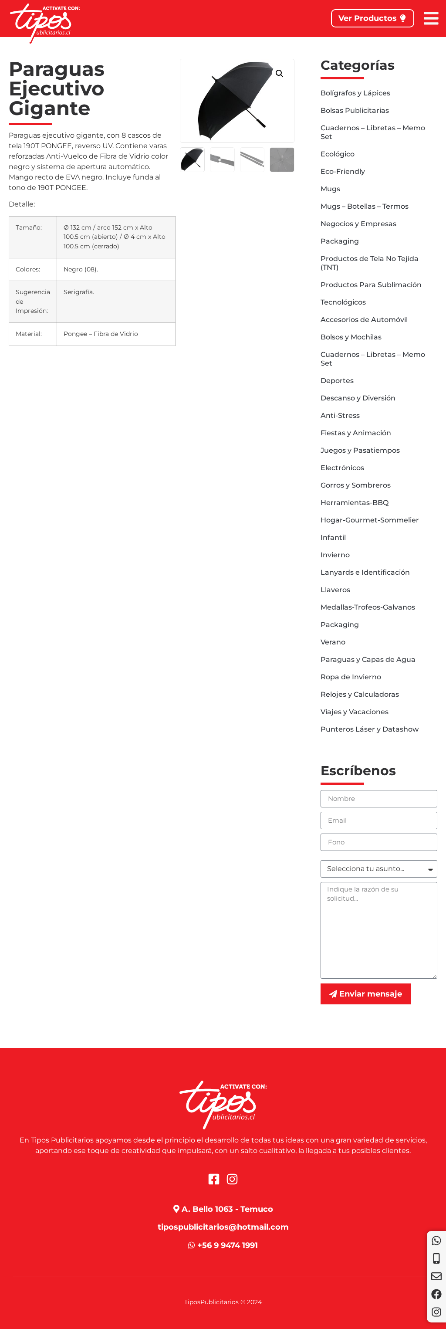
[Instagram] (436, 1312)
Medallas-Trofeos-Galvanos (368, 607)
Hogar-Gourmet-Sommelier (370, 520)
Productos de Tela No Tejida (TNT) (370, 262)
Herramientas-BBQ (355, 502)
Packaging (340, 241)
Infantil (333, 537)
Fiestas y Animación (356, 433)
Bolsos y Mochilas (351, 337)
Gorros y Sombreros (356, 485)
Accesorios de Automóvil (364, 319)
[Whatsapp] (436, 1240)
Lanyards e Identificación (365, 572)
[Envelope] (436, 1276)
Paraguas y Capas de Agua (368, 659)
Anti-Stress (340, 415)
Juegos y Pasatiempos (360, 450)
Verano (333, 642)
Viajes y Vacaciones (355, 712)
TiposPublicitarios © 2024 (223, 1302)
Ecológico (338, 154)
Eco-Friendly (343, 171)
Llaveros (335, 590)
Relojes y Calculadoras (360, 694)
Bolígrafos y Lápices (355, 93)
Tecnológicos (343, 302)
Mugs (330, 189)
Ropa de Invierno (351, 677)
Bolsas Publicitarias (355, 110)
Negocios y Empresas (358, 224)
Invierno (335, 555)
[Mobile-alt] (436, 1258)
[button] (279, 73)
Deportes (337, 380)
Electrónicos (342, 468)
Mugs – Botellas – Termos (365, 206)
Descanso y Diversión (358, 398)
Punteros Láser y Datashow (370, 729)
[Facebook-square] (214, 1179)
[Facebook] (436, 1294)
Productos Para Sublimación (371, 285)
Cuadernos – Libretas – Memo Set (373, 132)
